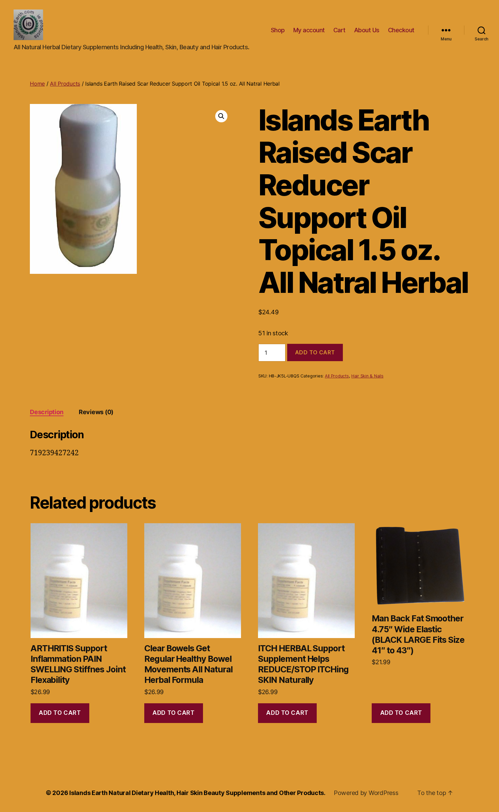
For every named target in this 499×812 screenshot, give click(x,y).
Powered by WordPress (366, 792)
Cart (339, 30)
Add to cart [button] (60, 712)
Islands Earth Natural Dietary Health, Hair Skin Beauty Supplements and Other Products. (197, 792)
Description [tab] (46, 412)
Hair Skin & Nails (367, 375)
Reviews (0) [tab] (96, 412)
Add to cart (315, 352)
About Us (367, 30)
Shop (278, 30)
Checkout (401, 30)
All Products (65, 83)
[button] (221, 116)
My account (309, 30)
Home (37, 83)
